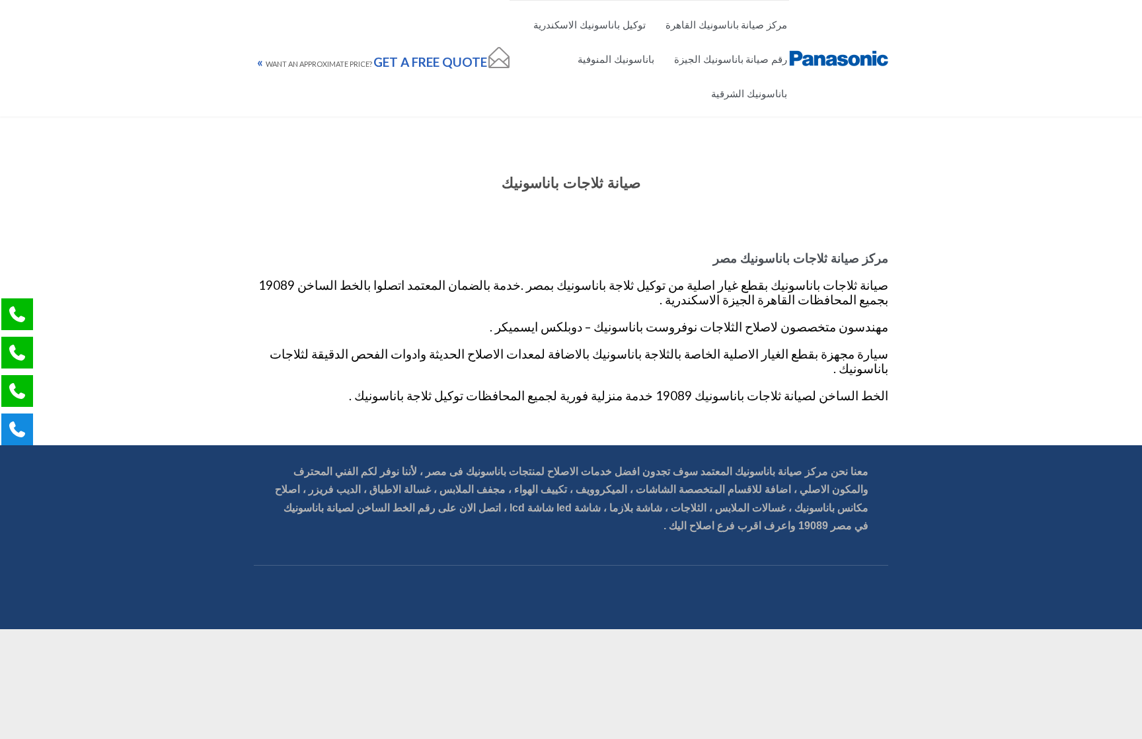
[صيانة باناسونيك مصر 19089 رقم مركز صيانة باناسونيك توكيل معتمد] (838, 58)
